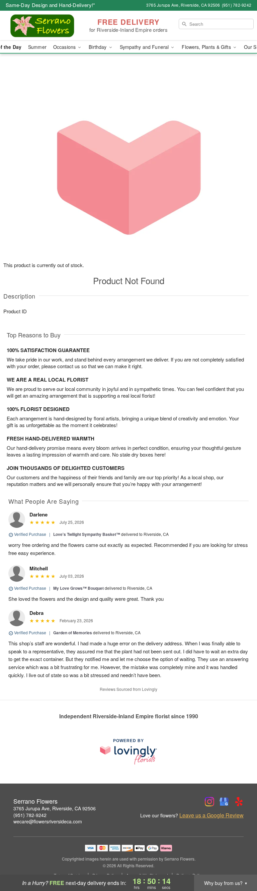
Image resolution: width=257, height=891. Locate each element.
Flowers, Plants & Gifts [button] (207, 47)
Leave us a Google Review (211, 815)
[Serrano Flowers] (44, 26)
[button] (239, 862)
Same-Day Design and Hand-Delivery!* (50, 4)
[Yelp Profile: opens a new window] (239, 801)
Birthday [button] (98, 47)
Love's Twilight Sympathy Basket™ (86, 534)
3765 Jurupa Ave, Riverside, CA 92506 (54, 808)
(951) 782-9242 (30, 815)
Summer (37, 47)
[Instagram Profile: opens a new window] (209, 801)
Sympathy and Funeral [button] (145, 47)
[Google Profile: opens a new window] (224, 801)
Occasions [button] (65, 47)
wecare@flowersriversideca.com (47, 821)
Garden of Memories (72, 633)
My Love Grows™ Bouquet (78, 588)
